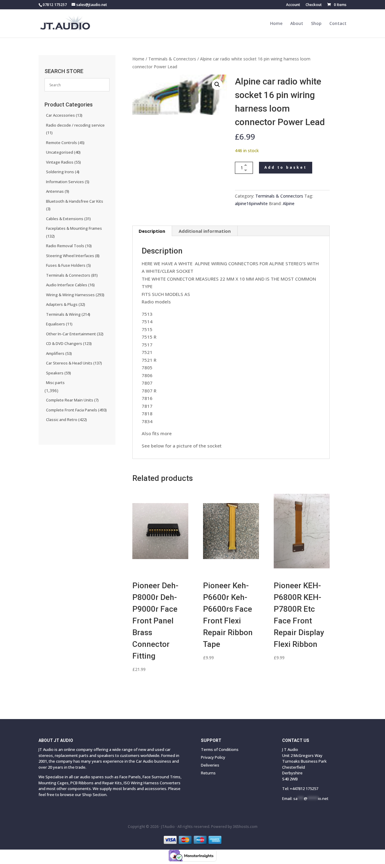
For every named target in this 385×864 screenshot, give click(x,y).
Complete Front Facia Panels (76, 410)
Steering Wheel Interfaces (73, 255)
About (296, 23)
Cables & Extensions (68, 218)
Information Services (67, 181)
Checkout (314, 5)
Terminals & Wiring (68, 314)
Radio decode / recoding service (75, 129)
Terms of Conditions (220, 749)
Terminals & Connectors (172, 59)
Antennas (57, 191)
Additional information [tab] (205, 231)
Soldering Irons (62, 171)
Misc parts (55, 382)
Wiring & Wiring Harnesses (75, 294)
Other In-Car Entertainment (74, 334)
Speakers (58, 373)
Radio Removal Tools (69, 245)
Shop (316, 23)
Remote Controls (65, 142)
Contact (337, 23)
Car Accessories (64, 115)
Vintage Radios (63, 162)
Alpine (288, 203)
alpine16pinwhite (251, 203)
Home (276, 23)
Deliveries (210, 765)
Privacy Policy (213, 757)
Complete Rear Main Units (72, 400)
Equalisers (59, 324)
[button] (217, 84)
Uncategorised (63, 152)
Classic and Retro (66, 419)
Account (293, 5)
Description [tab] (152, 231)
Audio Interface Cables (70, 284)
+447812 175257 (304, 788)
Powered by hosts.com (234, 826)
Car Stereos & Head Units (74, 363)
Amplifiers (59, 353)
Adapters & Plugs (65, 304)
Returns (208, 773)
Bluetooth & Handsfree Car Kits (74, 205)
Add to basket (285, 167)
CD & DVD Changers (69, 343)
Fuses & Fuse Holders (68, 265)
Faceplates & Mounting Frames (74, 232)
